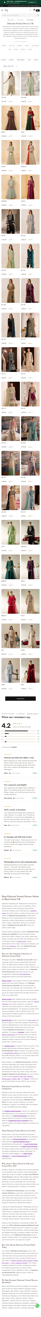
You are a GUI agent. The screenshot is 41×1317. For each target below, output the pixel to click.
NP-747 (23, 270)
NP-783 (23, 443)
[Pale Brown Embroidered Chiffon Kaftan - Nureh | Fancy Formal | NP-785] (10, 463)
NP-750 (3, 339)
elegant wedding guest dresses (22, 1260)
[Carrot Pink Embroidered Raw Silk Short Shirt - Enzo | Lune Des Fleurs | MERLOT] (10, 601)
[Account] (30, 10)
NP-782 (3, 443)
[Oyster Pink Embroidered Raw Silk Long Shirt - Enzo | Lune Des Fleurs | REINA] (30, 636)
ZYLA (3, 546)
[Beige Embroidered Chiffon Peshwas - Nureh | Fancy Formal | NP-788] (10, 497)
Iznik (29, 59)
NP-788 (3, 512)
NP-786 (23, 477)
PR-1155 (3, 97)
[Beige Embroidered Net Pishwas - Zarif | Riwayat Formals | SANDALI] (30, 152)
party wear (32, 1020)
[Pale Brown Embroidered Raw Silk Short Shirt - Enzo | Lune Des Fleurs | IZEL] (10, 636)
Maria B (4, 45)
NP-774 (3, 408)
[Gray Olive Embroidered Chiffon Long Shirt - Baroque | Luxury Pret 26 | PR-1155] (10, 83)
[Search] (38, 15)
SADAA (23, 201)
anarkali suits (21, 941)
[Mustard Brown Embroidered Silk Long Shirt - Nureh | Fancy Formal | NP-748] (10, 290)
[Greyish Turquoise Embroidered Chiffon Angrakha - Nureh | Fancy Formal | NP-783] (30, 428)
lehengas (13, 946)
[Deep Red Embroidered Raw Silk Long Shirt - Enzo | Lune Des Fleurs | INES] (30, 670)
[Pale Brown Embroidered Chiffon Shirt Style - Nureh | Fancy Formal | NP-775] (30, 394)
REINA (23, 650)
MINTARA (4, 201)
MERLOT (3, 615)
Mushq (16, 49)
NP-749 (23, 304)
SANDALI (23, 166)
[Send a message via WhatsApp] (37, 1305)
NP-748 (3, 304)
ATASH (3, 166)
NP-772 (23, 374)
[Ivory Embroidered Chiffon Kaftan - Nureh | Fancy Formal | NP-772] (30, 359)
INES (22, 684)
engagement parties (11, 1053)
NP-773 (23, 512)
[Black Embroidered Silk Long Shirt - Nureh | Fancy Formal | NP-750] (10, 325)
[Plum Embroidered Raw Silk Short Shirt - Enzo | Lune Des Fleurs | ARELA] (30, 566)
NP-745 (23, 235)
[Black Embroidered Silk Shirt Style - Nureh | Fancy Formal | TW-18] (10, 221)
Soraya (30, 49)
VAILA (23, 615)
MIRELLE (3, 581)
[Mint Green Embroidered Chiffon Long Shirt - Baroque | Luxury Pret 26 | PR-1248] (30, 83)
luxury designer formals (19, 1263)
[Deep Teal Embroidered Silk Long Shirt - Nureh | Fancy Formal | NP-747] (30, 256)
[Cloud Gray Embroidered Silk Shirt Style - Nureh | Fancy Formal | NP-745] (30, 221)
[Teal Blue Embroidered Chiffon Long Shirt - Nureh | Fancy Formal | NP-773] (30, 497)
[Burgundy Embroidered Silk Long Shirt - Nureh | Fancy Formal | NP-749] (30, 290)
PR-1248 (23, 97)
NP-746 (3, 270)
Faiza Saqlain (21, 59)
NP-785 (3, 477)
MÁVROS (23, 546)
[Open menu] (2, 10)
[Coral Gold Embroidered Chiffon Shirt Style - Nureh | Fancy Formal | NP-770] (30, 325)
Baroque (23, 49)
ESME (3, 684)
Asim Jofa (11, 45)
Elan (10, 49)
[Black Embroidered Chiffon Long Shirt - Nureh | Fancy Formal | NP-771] (10, 359)
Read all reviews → (33, 713)
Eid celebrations (24, 974)
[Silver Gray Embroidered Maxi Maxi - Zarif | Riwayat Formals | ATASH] (10, 152)
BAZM (3, 132)
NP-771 (3, 374)
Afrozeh (3, 59)
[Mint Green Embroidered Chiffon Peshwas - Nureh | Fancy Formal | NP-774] (10, 394)
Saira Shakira (35, 45)
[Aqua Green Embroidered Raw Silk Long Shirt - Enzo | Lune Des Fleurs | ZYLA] (10, 532)
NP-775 (23, 408)
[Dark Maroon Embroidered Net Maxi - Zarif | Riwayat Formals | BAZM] (10, 117)
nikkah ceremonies (8, 1034)
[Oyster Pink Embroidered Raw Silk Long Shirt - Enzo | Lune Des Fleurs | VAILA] (30, 601)
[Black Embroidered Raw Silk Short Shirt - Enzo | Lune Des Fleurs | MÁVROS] (30, 532)
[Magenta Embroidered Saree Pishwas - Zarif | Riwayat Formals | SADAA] (30, 187)
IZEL (2, 650)
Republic (20, 45)
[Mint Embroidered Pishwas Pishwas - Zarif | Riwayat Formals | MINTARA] (10, 187)
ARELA (23, 581)
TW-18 (3, 235)
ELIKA (23, 132)
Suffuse (27, 45)
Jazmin (36, 59)
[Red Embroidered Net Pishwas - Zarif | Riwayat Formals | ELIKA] (30, 117)
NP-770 (23, 339)
